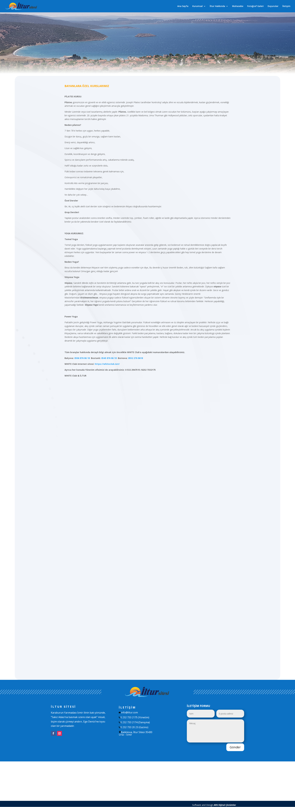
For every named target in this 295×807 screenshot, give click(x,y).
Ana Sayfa (182, 6)
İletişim (286, 6)
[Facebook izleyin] (53, 733)
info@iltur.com (129, 712)
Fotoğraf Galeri (255, 6)
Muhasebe (237, 6)
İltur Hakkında (217, 6)
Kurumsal (197, 6)
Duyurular (273, 6)
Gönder (235, 747)
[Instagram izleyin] (59, 733)
